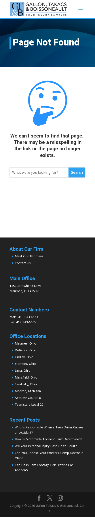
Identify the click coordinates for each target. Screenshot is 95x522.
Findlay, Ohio (24, 357)
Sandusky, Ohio (26, 384)
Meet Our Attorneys (29, 256)
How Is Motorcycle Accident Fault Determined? (48, 439)
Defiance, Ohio (25, 350)
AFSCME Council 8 (28, 398)
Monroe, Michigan (28, 391)
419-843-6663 (28, 317)
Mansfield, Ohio (26, 377)
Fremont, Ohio (25, 364)
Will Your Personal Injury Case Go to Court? (46, 446)
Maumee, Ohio (25, 343)
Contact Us (23, 263)
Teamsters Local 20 (29, 404)
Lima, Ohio (22, 370)
